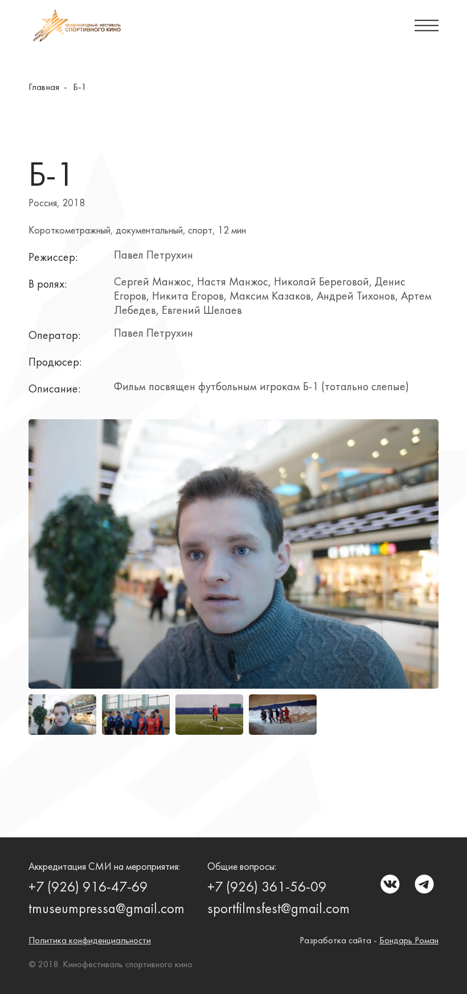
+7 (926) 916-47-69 (88, 888)
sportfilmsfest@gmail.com (278, 910)
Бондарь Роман (409, 941)
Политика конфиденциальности (89, 941)
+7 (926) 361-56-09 (266, 888)
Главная (43, 87)
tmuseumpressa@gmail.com (106, 910)
